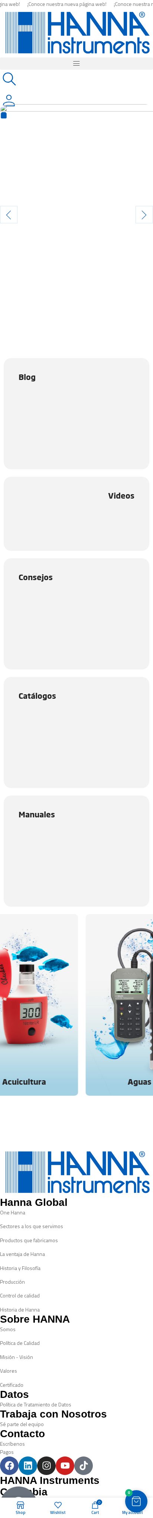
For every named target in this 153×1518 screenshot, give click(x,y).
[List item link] (76, 1212)
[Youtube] (65, 1465)
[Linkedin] (28, 1465)
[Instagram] (46, 1465)
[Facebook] (9, 1465)
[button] (76, 63)
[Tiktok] (83, 1465)
